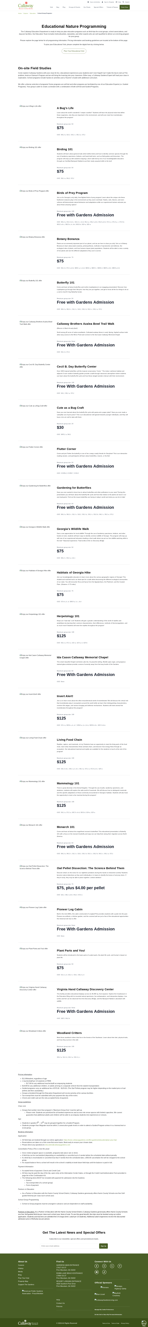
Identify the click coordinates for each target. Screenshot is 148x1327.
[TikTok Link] (104, 1272)
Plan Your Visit (23, 1278)
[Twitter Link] (112, 1266)
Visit (51, 7)
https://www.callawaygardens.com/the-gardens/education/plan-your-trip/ (90, 1140)
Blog (20, 1275)
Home (20, 13)
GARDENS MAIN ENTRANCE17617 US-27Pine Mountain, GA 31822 (67, 1267)
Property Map (23, 1281)
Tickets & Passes (112, 7)
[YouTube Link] (97, 1272)
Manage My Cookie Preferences (104, 1309)
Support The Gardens (26, 1284)
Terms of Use (106, 1323)
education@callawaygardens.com (57, 1145)
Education (33, 13)
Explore (26, 13)
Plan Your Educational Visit (74, 51)
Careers (21, 1265)
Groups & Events (74, 7)
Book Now (124, 7)
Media (20, 1271)
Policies (59, 1306)
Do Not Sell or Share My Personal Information (108, 1314)
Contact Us (60, 1303)
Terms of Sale (115, 1323)
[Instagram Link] (104, 1266)
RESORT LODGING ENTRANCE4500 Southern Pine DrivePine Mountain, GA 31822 (68, 1283)
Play (64, 7)
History (20, 1268)
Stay (57, 7)
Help (58, 1300)
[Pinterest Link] (120, 1266)
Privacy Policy (125, 1323)
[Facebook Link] (97, 1266)
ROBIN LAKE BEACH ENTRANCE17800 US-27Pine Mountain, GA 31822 (69, 1275)
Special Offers (98, 7)
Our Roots (87, 7)
